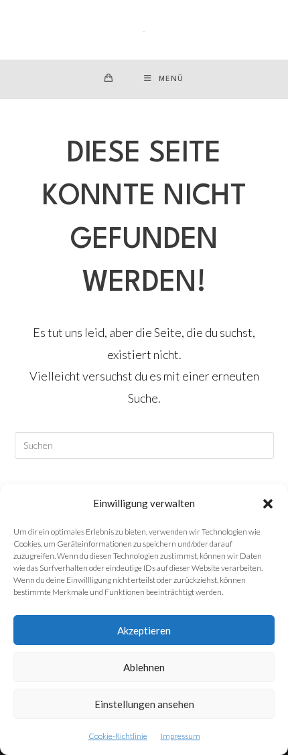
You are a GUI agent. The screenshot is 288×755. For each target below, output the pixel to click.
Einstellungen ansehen (144, 704)
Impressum (180, 736)
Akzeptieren (144, 630)
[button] (268, 503)
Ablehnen (144, 667)
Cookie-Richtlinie (117, 736)
